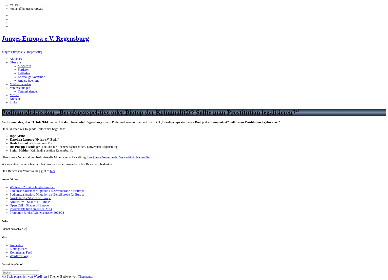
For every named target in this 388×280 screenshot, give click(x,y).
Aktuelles (16, 58)
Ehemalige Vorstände (31, 77)
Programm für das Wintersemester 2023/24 (37, 212)
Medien (14, 95)
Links (13, 102)
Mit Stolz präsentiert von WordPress (25, 276)
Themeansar (86, 276)
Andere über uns (28, 80)
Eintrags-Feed (18, 249)
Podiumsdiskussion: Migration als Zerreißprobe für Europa (47, 191)
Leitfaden (24, 73)
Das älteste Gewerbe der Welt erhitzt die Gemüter (118, 157)
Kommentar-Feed (21, 252)
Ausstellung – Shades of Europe (30, 198)
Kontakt (15, 98)
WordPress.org (19, 256)
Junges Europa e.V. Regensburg (45, 38)
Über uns (15, 62)
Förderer (23, 69)
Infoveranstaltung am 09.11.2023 (31, 209)
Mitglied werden (20, 84)
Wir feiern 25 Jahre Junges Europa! (32, 187)
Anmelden (16, 245)
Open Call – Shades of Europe (29, 205)
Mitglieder (24, 66)
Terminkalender (28, 91)
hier (52, 171)
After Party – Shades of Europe (30, 201)
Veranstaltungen (20, 87)
